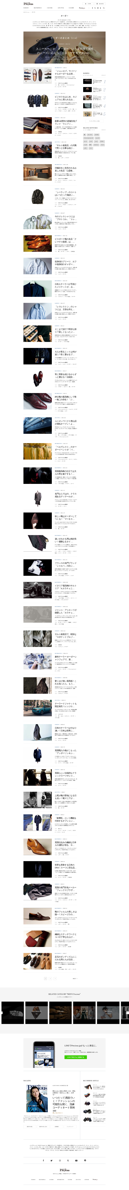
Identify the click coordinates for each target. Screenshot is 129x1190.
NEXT (74, 979)
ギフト (69, 553)
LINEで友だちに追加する (75, 1057)
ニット (59, 364)
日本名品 (73, 251)
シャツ (59, 229)
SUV (62, 716)
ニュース (59, 86)
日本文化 (70, 877)
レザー (62, 157)
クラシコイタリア (64, 599)
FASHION (57, 93)
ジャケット (65, 133)
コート (59, 204)
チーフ (59, 832)
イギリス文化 (63, 435)
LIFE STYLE (57, 142)
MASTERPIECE (58, 236)
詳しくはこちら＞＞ (58, 1113)
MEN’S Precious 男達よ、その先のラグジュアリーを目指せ (64, 1174)
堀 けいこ (60, 828)
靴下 (69, 111)
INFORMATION (58, 68)
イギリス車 (57, 717)
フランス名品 (67, 296)
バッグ (65, 111)
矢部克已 (60, 131)
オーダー (65, 86)
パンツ (70, 133)
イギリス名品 (60, 411)
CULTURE (70, 1180)
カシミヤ (60, 206)
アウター (60, 111)
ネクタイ (69, 551)
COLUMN (51, 1180)
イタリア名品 (66, 341)
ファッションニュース (62, 409)
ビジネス (63, 85)
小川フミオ (60, 714)
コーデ (69, 109)
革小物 (69, 946)
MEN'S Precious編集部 (63, 83)
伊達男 (69, 622)
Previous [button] (1, 1013)
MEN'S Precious (26, 12)
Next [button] (127, 1013)
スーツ (59, 109)
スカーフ (65, 386)
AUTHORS (87, 1180)
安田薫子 (60, 967)
